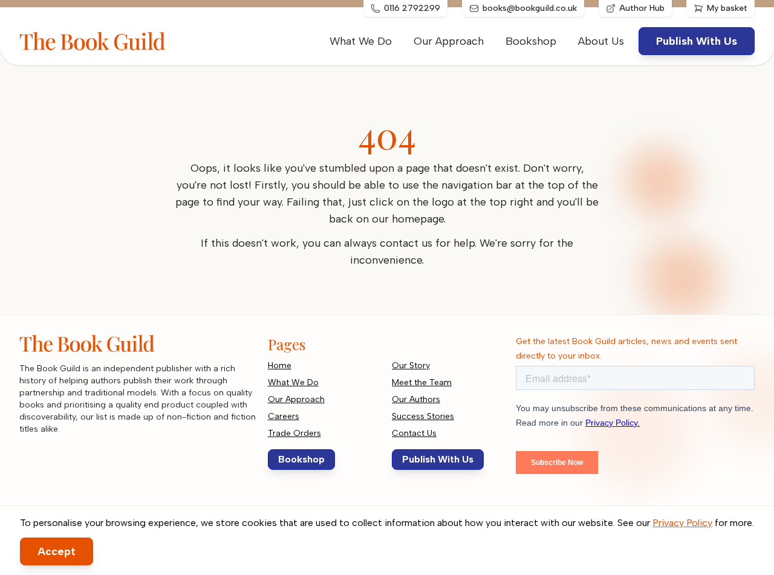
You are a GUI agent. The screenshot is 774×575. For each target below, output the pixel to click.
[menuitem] (601, 41)
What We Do (361, 41)
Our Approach (449, 41)
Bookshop (531, 41)
